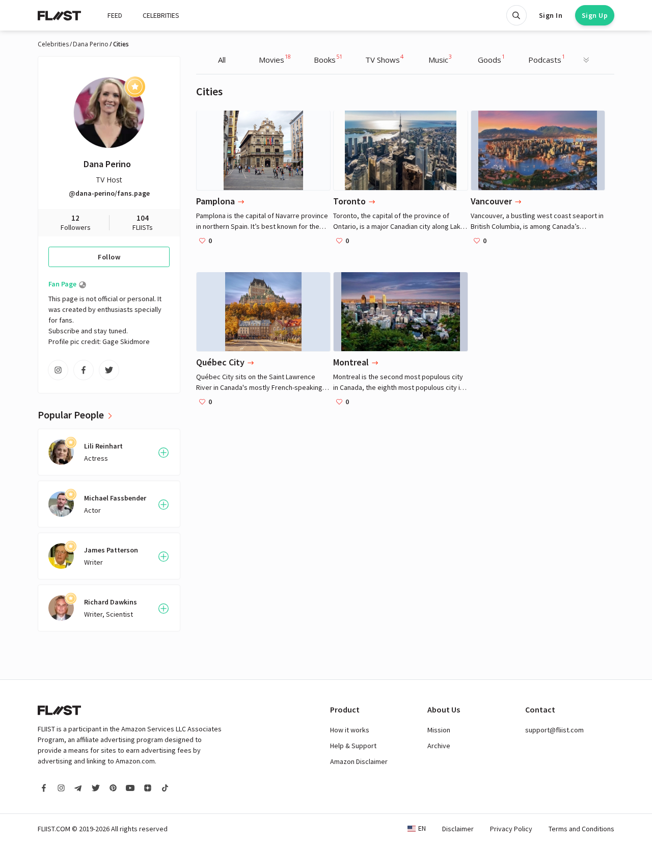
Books (328, 58)
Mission (438, 729)
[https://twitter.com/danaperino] (109, 370)
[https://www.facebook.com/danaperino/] (83, 370)
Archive (438, 745)
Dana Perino (90, 44)
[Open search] (516, 15)
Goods (491, 58)
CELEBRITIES (161, 15)
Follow (109, 256)
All (222, 60)
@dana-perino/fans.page (109, 193)
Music (440, 58)
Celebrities (53, 44)
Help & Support (353, 745)
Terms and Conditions (581, 828)
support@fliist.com (554, 729)
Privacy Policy (511, 828)
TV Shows (384, 58)
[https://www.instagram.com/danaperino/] (58, 370)
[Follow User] (163, 452)
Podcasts (546, 58)
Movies (275, 58)
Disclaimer (458, 828)
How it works (349, 729)
